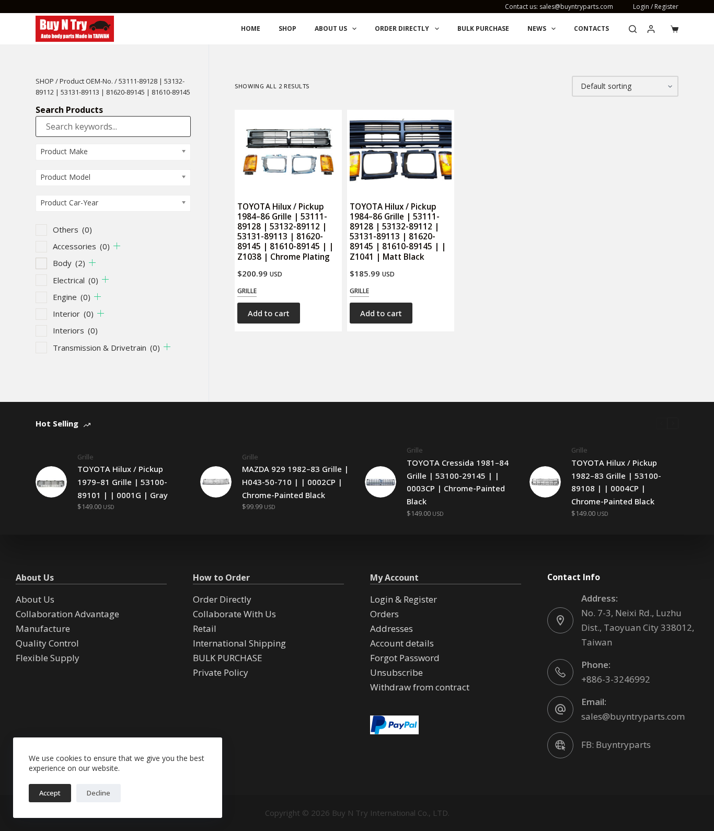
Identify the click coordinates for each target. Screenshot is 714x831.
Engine (71, 297)
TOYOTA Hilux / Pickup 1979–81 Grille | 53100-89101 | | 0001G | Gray (122, 482)
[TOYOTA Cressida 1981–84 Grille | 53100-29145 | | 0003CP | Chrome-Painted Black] (380, 482)
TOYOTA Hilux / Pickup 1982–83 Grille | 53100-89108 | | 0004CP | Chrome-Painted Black (616, 481)
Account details (402, 643)
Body (69, 263)
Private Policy (220, 672)
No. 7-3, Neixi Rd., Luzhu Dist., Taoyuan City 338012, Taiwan (637, 627)
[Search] (633, 29)
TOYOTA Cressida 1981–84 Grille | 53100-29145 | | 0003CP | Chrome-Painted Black (458, 481)
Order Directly (402, 28)
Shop (287, 28)
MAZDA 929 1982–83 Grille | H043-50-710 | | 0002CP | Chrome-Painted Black (295, 482)
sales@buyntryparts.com (633, 716)
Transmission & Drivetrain (106, 347)
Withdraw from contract (419, 687)
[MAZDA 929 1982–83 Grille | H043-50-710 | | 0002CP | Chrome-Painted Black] (216, 482)
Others (72, 229)
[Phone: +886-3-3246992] (560, 672)
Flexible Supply (47, 658)
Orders (384, 614)
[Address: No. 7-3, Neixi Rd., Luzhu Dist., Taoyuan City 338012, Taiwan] (560, 620)
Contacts (591, 28)
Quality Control (47, 643)
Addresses (391, 628)
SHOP (45, 81)
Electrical (75, 280)
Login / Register (655, 6)
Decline (98, 793)
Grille (247, 290)
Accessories (81, 246)
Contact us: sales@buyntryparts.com (559, 6)
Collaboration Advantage (67, 614)
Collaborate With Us (234, 614)
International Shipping (239, 643)
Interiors (75, 330)
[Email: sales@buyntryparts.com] (560, 709)
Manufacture (43, 628)
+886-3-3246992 (615, 679)
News (536, 28)
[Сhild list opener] (116, 246)
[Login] (651, 29)
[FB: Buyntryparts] (560, 745)
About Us (331, 28)
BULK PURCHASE (483, 28)
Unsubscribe (396, 672)
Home (250, 28)
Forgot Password (405, 658)
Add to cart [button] (269, 313)
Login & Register (403, 599)
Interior (73, 313)
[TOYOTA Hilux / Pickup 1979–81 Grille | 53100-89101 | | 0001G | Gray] (51, 482)
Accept (50, 793)
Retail (204, 628)
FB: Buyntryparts (616, 744)
